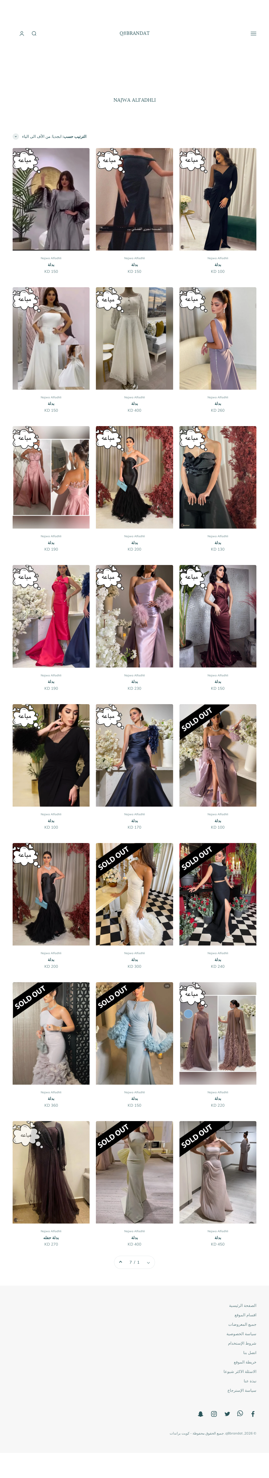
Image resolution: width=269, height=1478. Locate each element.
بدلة (218, 264)
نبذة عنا (250, 1380)
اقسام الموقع (245, 1314)
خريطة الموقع (245, 1362)
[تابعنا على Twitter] (227, 1413)
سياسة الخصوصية (241, 1333)
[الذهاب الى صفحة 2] (120, 1262)
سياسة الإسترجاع (241, 1390)
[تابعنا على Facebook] (252, 1413)
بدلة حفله (51, 1237)
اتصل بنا (249, 1352)
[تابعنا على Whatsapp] (240, 1414)
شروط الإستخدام (242, 1343)
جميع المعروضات (242, 1324)
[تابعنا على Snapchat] (200, 1413)
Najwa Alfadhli (218, 258)
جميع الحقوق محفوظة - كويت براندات (197, 1433)
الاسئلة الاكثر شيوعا (240, 1371)
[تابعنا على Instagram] (214, 1413)
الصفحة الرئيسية (242, 1305)
